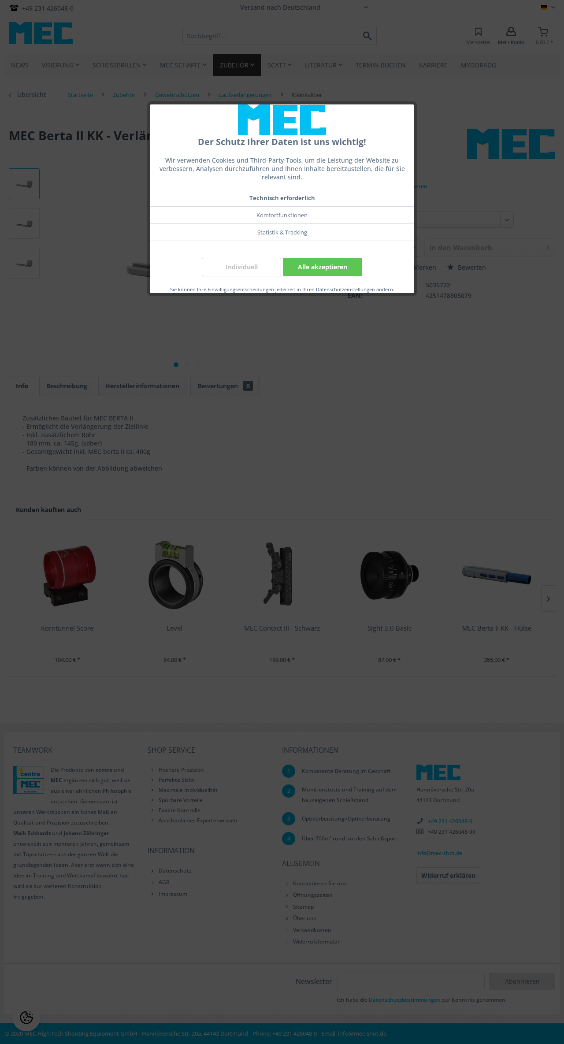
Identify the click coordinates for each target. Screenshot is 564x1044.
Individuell (242, 267)
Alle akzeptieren (322, 267)
